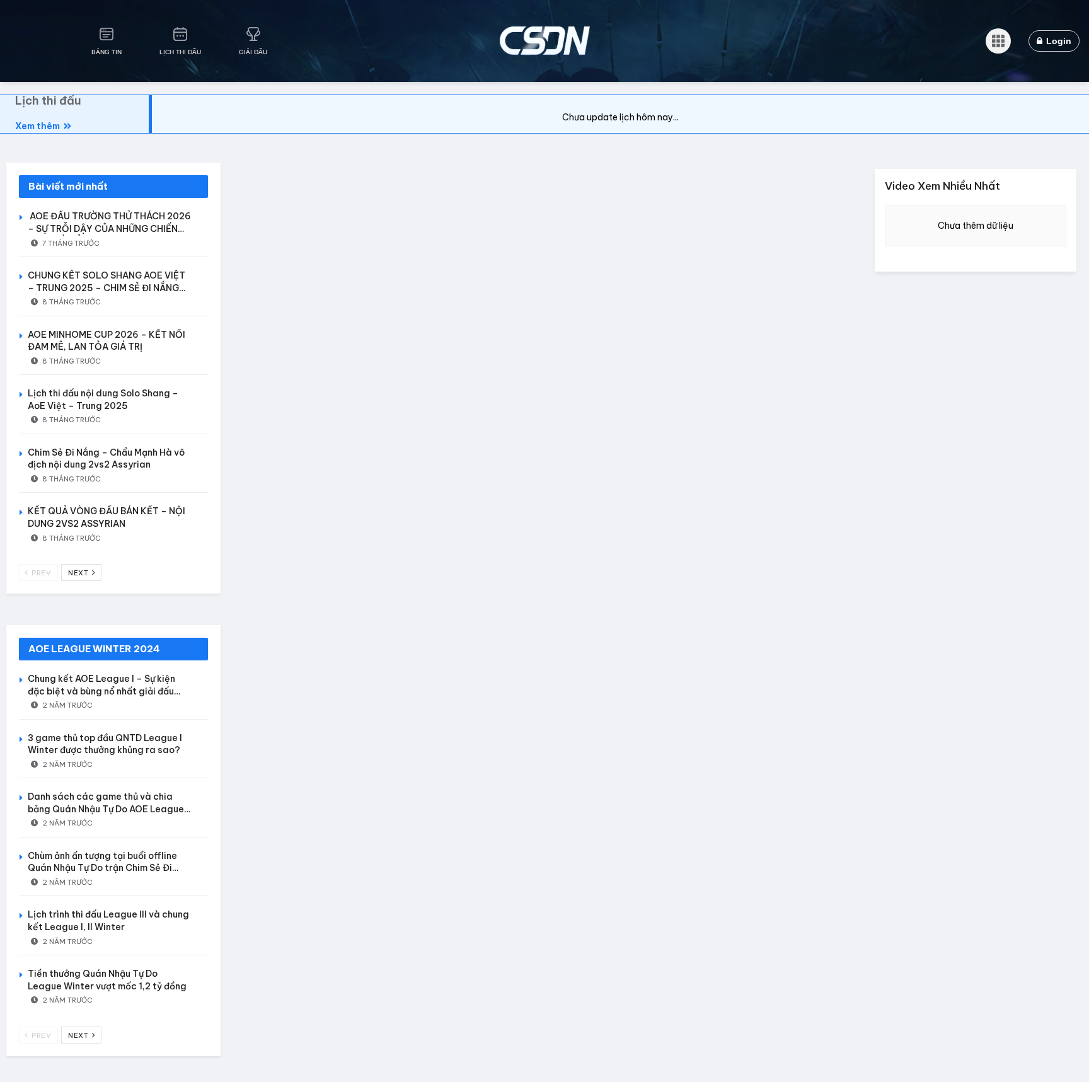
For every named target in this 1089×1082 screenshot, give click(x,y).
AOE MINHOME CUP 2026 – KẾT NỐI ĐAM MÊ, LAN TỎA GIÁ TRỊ (106, 341)
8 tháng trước (70, 301)
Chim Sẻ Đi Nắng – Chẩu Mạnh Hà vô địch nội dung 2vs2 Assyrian (106, 459)
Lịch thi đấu (48, 100)
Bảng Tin (106, 52)
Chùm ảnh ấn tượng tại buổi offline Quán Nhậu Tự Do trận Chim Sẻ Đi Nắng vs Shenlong (102, 868)
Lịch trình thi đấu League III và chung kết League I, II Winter (108, 921)
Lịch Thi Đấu (180, 52)
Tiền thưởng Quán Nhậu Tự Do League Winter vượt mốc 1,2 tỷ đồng (107, 980)
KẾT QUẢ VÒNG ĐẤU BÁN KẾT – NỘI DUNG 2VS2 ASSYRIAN (106, 517)
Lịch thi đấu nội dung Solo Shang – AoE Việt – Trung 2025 (103, 400)
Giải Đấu (253, 52)
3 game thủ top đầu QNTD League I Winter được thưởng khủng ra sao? (105, 744)
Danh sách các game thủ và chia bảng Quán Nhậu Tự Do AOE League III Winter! (106, 809)
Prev (41, 572)
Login (1057, 41)
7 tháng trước (70, 243)
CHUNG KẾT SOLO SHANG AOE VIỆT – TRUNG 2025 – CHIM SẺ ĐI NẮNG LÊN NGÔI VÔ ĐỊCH (106, 288)
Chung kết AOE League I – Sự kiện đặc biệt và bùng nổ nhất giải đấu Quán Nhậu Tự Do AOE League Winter (110, 691)
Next (79, 572)
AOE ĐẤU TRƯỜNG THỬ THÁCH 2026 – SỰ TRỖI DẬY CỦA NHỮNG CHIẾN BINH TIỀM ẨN (109, 228)
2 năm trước (66, 705)
